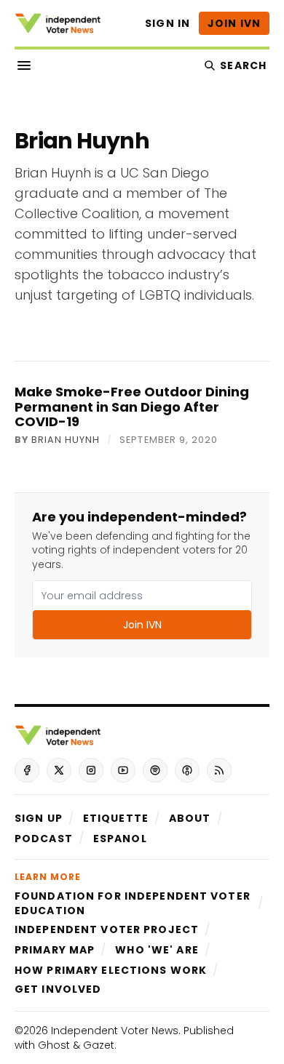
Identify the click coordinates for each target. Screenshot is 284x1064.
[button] (39, 818)
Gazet (98, 1045)
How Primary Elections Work (111, 970)
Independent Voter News (114, 1030)
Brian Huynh (65, 440)
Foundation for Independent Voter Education (133, 903)
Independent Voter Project (107, 929)
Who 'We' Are (156, 950)
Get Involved (58, 989)
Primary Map (55, 950)
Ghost (54, 1045)
